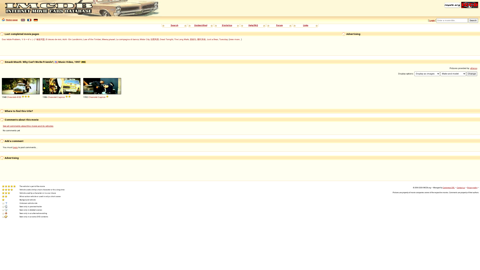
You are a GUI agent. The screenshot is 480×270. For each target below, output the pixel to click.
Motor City (144, 39)
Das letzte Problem (11, 39)
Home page (12, 20)
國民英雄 (201, 39)
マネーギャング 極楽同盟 (33, 39)
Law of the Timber (92, 39)
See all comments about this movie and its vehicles (28, 126)
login (15, 147)
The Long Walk (181, 39)
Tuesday (223, 39)
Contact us (461, 188)
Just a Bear (212, 39)
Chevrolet (11, 97)
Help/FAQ (253, 25)
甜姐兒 (193, 39)
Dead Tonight (166, 39)
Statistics (227, 25)
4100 (18, 97)
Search (174, 25)
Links (305, 25)
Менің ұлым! (108, 39)
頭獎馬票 (155, 39)
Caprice (61, 97)
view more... (235, 39)
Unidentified (200, 25)
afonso (473, 68)
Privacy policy (472, 188)
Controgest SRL (449, 188)
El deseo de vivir (53, 39)
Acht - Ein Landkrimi (72, 39)
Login (432, 20)
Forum (279, 25)
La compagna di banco (127, 39)
